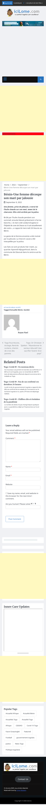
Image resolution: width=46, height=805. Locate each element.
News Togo (19, 744)
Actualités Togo (11, 719)
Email (9, 475)
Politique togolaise (13, 750)
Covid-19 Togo (32, 725)
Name (9, 466)
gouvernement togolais (25, 737)
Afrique (8, 725)
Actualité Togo (27, 719)
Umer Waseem (21, 790)
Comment (10, 438)
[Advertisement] (23, 50)
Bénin (13, 307)
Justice (8, 744)
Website (9, 484)
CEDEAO (19, 725)
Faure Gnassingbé (13, 731)
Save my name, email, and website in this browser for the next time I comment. (22, 496)
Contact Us (23, 779)
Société (18, 307)
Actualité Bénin (16, 310)
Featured (27, 731)
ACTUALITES (7, 307)
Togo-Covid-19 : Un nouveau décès (19, 367)
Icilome (29, 801)
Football (9, 737)
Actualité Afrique (12, 713)
